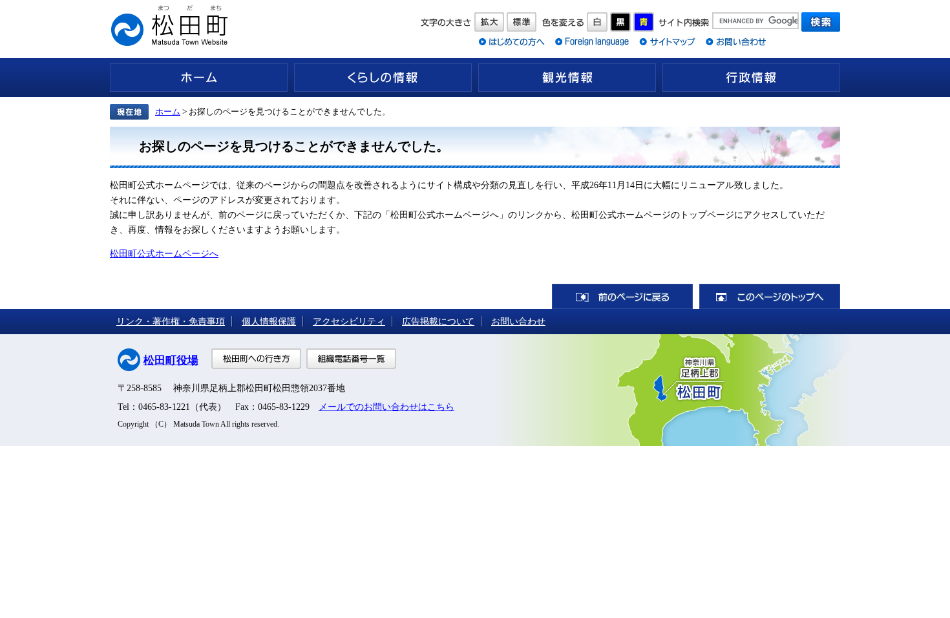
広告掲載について (438, 321)
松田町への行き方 (256, 358)
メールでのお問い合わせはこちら (386, 406)
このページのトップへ (769, 296)
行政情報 (751, 77)
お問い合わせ (518, 321)
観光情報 (567, 77)
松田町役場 (170, 360)
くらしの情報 (383, 77)
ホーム (199, 77)
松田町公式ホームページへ (164, 253)
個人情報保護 (269, 321)
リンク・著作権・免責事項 (170, 321)
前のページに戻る (622, 296)
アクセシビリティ (349, 321)
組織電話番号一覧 (351, 358)
